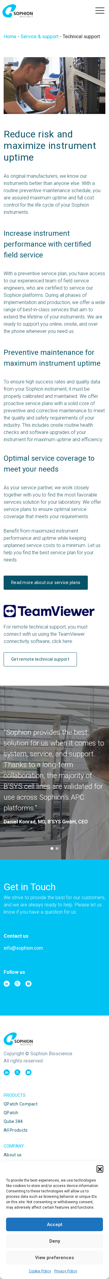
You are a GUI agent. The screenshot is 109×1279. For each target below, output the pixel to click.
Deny (54, 1241)
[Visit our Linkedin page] (7, 984)
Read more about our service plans (45, 582)
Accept (54, 1224)
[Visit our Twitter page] (18, 984)
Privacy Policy (65, 1271)
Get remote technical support (40, 659)
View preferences (54, 1257)
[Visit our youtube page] (28, 984)
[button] (100, 1169)
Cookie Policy (40, 1271)
